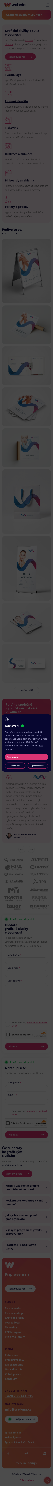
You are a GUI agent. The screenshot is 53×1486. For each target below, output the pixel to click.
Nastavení (15, 765)
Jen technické (38, 765)
